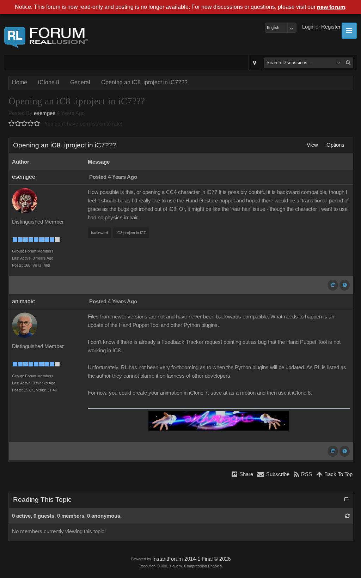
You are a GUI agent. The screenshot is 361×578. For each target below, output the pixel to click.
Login (308, 27)
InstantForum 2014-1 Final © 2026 (191, 559)
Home (19, 82)
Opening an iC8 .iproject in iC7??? (144, 82)
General (80, 82)
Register (331, 27)
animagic (23, 301)
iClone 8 (48, 82)
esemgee (44, 113)
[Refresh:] (347, 516)
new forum (331, 7)
